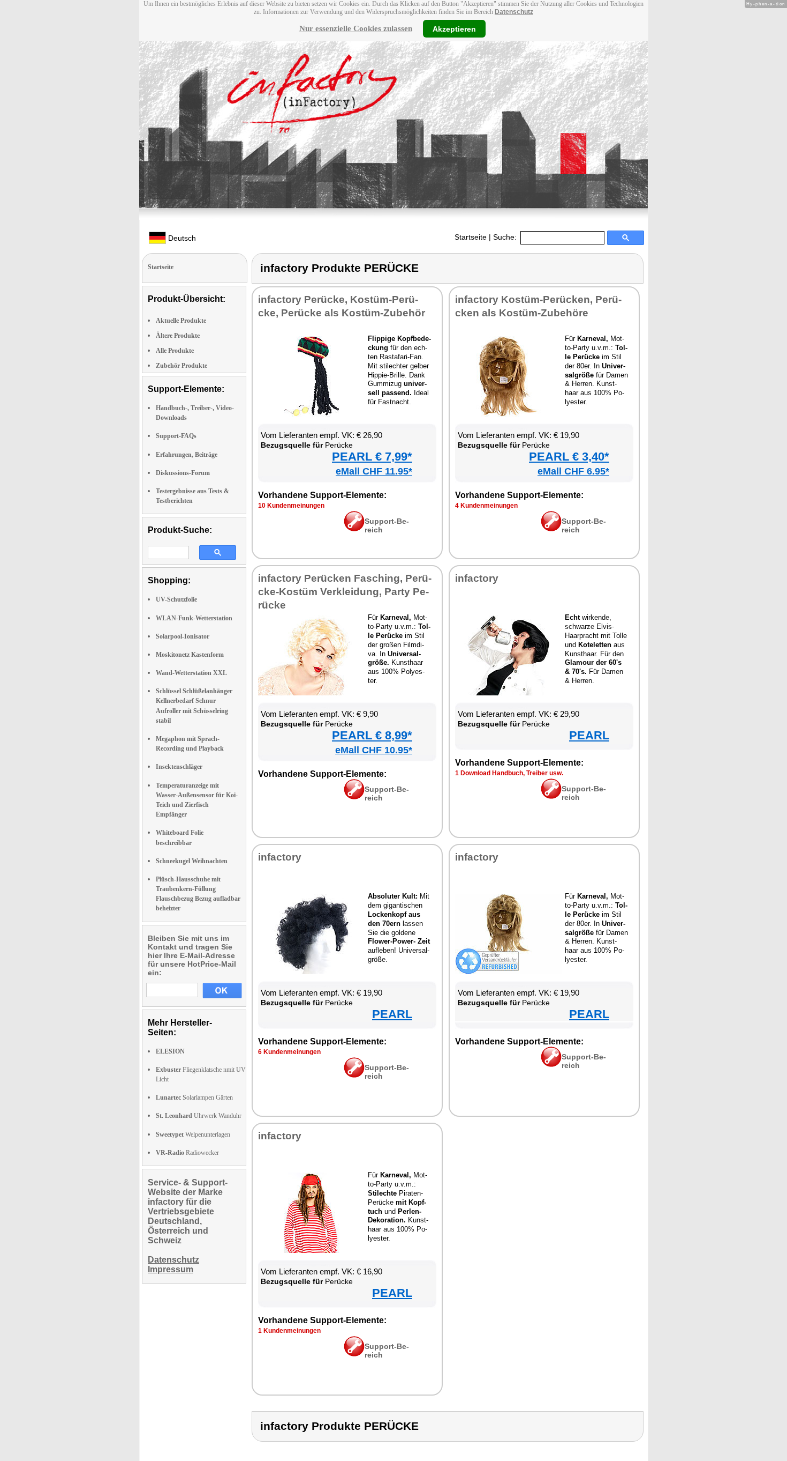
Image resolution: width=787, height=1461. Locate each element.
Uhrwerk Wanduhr (198, 1115)
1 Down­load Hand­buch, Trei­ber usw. (509, 773)
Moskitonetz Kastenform (190, 654)
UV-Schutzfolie (176, 599)
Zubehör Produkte (181, 365)
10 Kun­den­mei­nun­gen (291, 505)
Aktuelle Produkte (181, 320)
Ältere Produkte (178, 335)
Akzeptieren (454, 28)
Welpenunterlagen (193, 1134)
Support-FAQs (176, 436)
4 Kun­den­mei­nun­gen (486, 505)
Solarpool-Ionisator (182, 636)
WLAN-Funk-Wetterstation (194, 618)
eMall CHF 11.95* (374, 471)
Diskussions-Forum (183, 473)
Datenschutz (514, 12)
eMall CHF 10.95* (373, 750)
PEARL (589, 735)
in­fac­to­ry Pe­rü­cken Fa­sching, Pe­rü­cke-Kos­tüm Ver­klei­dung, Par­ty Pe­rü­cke (345, 592)
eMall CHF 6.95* (573, 471)
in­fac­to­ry (476, 578)
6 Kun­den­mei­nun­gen (289, 1052)
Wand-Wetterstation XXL (191, 673)
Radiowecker (187, 1152)
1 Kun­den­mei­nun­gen (289, 1330)
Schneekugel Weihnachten (192, 861)
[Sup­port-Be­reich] (354, 528)
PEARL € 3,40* (569, 456)
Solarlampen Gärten (194, 1097)
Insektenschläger (179, 766)
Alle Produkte (175, 350)
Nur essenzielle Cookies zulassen (355, 28)
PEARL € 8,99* (372, 735)
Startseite (471, 237)
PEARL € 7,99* (372, 456)
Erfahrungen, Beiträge (186, 454)
